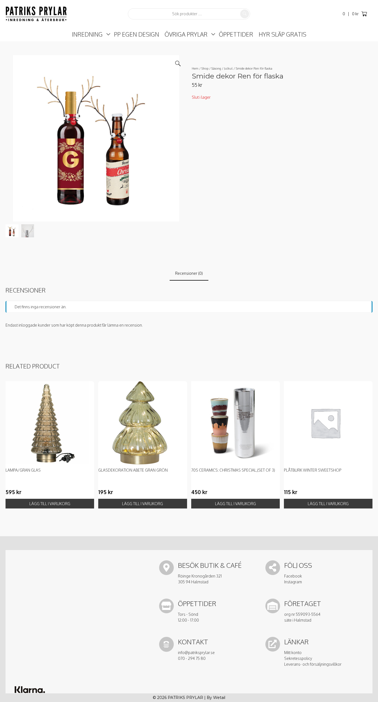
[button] (178, 63)
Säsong (216, 68)
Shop (204, 68)
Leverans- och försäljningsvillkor (312, 664)
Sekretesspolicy (298, 658)
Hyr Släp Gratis (282, 34)
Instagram (293, 581)
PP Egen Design (136, 34)
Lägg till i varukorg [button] (49, 503)
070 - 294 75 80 (192, 658)
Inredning (87, 34)
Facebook (293, 576)
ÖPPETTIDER (236, 34)
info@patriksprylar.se (196, 652)
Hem (195, 68)
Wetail (219, 697)
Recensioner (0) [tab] (189, 273)
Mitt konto (293, 652)
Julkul (228, 68)
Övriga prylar (186, 34)
